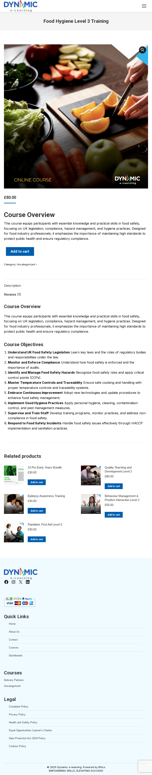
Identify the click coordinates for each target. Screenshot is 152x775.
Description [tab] (12, 286)
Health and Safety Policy (23, 722)
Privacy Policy (17, 714)
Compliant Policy (18, 706)
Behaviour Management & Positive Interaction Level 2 (122, 498)
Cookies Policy (17, 746)
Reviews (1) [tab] (12, 294)
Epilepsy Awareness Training (46, 496)
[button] (142, 49)
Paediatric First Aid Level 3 (45, 524)
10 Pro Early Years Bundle (45, 467)
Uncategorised (12, 686)
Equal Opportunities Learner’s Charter (30, 730)
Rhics (102, 767)
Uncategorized (26, 264)
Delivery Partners (14, 680)
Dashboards (16, 655)
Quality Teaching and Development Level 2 (118, 469)
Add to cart (20, 251)
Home (12, 623)
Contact (13, 639)
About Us (14, 631)
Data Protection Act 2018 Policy (27, 738)
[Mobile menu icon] (144, 6)
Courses (13, 647)
